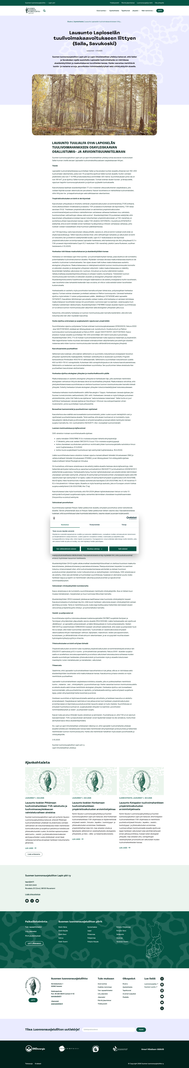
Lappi (90, 931)
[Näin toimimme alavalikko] (153, 10)
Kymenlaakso (92, 927)
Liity (160, 11)
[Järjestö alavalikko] (138, 10)
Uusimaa (119, 938)
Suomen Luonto (150, 987)
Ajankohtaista (78, 22)
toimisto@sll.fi (56, 996)
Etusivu (70, 22)
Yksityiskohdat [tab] (94, 524)
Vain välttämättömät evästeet (66, 549)
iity (33, 1000)
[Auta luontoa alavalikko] (106, 10)
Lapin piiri (51, 3)
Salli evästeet (122, 549)
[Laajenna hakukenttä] (44, 10)
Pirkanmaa (91, 934)
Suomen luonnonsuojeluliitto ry (153, 1064)
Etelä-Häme (62, 927)
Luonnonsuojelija (150, 984)
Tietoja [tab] (124, 524)
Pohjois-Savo (121, 931)
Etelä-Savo (62, 934)
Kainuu (60, 938)
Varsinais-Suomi (122, 942)
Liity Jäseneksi (34, 943)
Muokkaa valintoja (93, 549)
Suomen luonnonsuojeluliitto (35, 3)
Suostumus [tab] (65, 524)
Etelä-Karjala (63, 931)
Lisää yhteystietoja (32, 894)
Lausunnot (30, 798)
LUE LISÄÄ (29, 848)
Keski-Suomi (63, 942)
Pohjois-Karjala (93, 942)
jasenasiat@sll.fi (57, 1004)
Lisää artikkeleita (34, 854)
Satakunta (120, 934)
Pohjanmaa (91, 938)
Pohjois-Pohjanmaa (123, 927)
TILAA (141, 1030)
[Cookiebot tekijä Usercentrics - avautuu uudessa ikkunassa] (128, 518)
